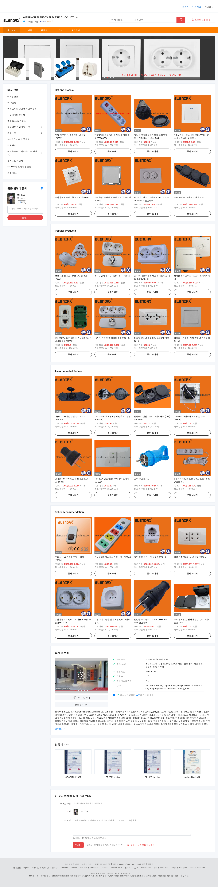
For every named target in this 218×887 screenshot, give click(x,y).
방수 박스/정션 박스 (16, 120)
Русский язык (116, 867)
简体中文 (35, 867)
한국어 (127, 867)
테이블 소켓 (12, 96)
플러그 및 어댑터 (15, 160)
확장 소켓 (11, 133)
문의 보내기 (73, 151)
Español (74, 867)
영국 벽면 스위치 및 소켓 (18, 127)
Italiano (104, 867)
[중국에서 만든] (22, 5)
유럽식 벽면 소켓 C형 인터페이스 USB (72, 197)
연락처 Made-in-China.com (123, 864)
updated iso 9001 (192, 777)
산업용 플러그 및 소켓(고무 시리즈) (22, 153)
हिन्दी (155, 867)
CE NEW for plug (152, 777)
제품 (30, 30)
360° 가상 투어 (83, 697)
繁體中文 (45, 867)
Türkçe (173, 867)
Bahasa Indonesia (197, 867)
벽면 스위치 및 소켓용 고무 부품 (22, 108)
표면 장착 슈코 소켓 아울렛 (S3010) (150, 557)
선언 (77, 864)
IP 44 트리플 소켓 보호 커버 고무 (189, 197)
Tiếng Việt (183, 867)
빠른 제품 (141, 864)
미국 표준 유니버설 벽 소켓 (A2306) (190, 557)
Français (64, 867)
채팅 (23, 202)
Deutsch (83, 867)
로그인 (185, 6)
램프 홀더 (11, 145)
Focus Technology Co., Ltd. (112, 873)
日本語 (55, 867)
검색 (60, 30)
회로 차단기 (12, 172)
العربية (135, 867)
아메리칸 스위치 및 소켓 (18, 139)
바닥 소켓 (11, 102)
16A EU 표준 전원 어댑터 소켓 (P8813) (112, 338)
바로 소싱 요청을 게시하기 (141, 845)
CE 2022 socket (113, 777)
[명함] (42, 188)
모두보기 (59, 728)
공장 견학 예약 (81, 704)
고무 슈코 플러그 (141, 478)
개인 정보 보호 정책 (102, 864)
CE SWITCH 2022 (73, 777)
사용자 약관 (86, 864)
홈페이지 (11, 30)
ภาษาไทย (164, 867)
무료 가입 (196, 6)
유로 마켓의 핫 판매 (16, 114)
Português (94, 867)
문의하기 (75, 30)
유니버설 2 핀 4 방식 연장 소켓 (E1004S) (112, 557)
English (26, 867)
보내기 (78, 845)
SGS (138, 694)
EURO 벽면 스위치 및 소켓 (19, 166)
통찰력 (150, 864)
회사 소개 (45, 30)
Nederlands (146, 867)
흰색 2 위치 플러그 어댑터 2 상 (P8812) (112, 275)
